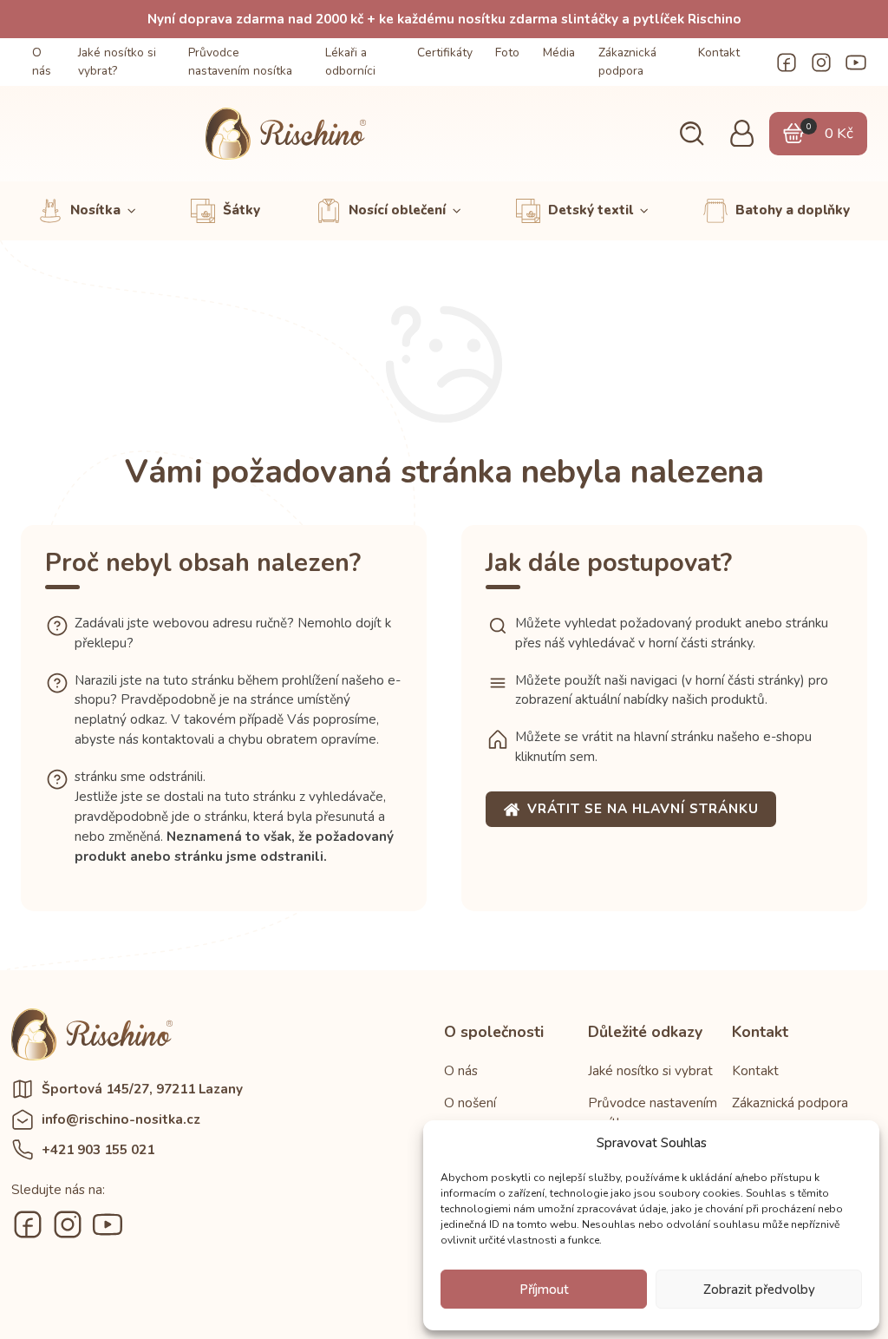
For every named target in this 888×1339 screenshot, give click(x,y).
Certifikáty (445, 52)
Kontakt (719, 52)
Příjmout (544, 1289)
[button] (692, 134)
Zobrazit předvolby (759, 1289)
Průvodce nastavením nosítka (240, 61)
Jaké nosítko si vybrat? (117, 61)
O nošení (470, 1103)
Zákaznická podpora (627, 61)
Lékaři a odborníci (350, 61)
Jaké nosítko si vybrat (650, 1071)
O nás (41, 61)
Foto (507, 52)
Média (559, 52)
